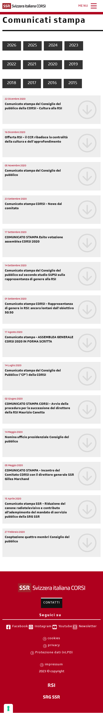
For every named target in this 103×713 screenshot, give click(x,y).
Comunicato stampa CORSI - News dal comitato (33, 206)
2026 (11, 46)
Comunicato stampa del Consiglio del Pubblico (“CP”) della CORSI (33, 373)
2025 (32, 46)
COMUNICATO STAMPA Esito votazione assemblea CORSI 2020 (34, 240)
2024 (53, 46)
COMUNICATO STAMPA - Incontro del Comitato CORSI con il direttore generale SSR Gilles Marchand (39, 475)
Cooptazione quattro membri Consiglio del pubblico (37, 540)
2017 (32, 83)
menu (83, 6)
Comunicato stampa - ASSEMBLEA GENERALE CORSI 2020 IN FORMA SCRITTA (39, 340)
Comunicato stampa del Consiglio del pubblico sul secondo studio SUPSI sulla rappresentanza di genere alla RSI (35, 275)
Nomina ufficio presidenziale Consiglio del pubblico (37, 440)
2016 (52, 83)
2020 (52, 65)
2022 (11, 65)
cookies (54, 638)
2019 (73, 65)
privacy (54, 645)
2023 (73, 46)
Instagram (43, 626)
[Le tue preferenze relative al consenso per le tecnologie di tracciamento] (8, 708)
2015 (73, 83)
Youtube (65, 626)
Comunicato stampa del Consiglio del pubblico (33, 173)
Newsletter (88, 626)
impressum (54, 665)
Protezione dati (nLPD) (54, 653)
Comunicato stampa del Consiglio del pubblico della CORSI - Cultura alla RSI (33, 106)
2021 (32, 65)
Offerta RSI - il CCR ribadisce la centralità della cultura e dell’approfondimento (36, 140)
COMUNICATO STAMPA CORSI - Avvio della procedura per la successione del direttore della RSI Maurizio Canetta (37, 409)
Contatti (51, 603)
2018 (11, 83)
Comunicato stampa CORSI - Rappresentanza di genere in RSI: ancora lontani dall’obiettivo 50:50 (39, 309)
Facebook (20, 626)
